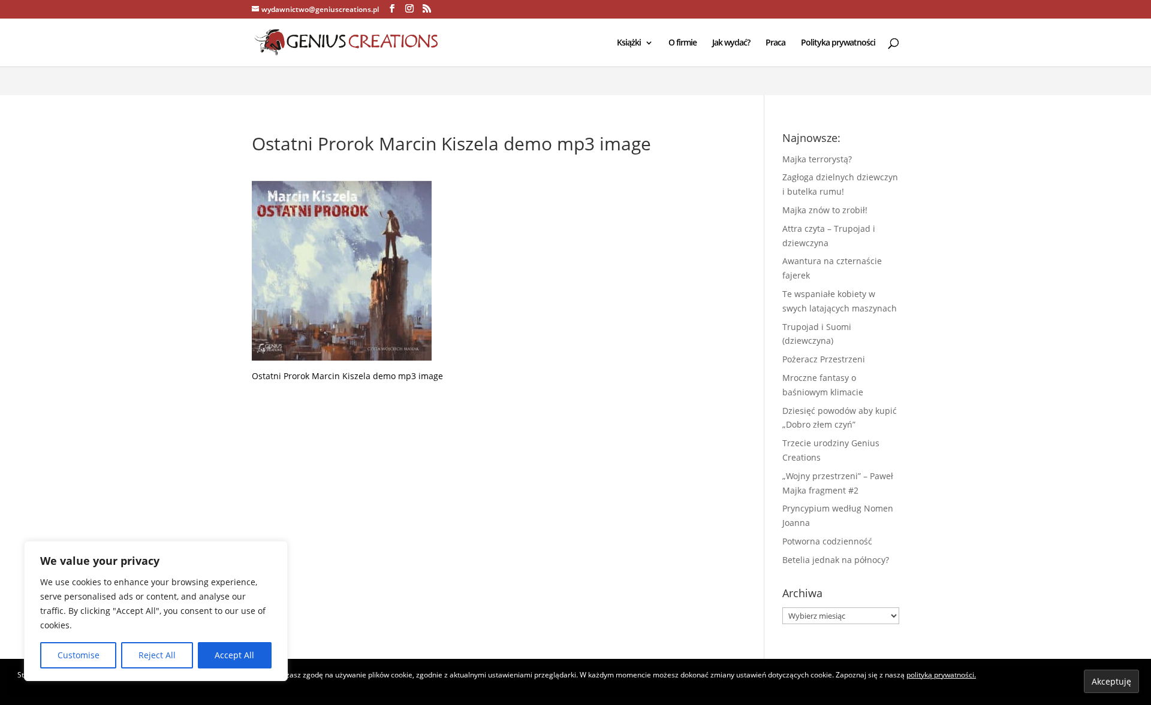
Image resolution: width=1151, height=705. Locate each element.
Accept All (234, 655)
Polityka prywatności (838, 43)
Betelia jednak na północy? (835, 559)
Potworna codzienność (827, 541)
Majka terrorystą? (817, 159)
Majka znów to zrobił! (824, 210)
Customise (79, 655)
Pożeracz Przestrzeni (823, 359)
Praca (775, 43)
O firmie (682, 43)
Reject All (157, 655)
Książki (629, 43)
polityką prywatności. (941, 675)
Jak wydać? (731, 43)
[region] (156, 611)
